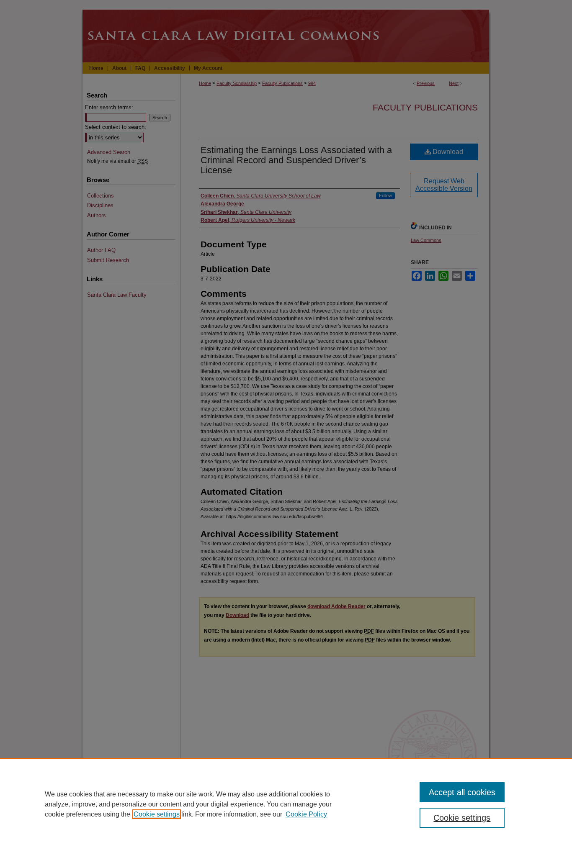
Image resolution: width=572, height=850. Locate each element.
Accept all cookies (462, 792)
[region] (286, 804)
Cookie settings (157, 814)
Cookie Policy (306, 814)
